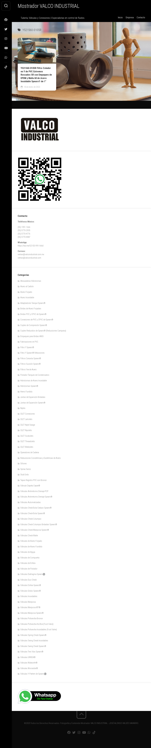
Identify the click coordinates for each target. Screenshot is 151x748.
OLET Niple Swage (27, 425)
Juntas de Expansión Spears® (32, 403)
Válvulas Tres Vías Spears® (31, 651)
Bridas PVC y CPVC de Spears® (33, 314)
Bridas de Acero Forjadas (30, 308)
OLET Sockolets (26, 436)
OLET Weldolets (26, 447)
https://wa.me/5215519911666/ (31, 246)
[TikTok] (6, 67)
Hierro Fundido (26, 391)
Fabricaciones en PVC (29, 342)
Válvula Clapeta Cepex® (30, 485)
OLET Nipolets (26, 430)
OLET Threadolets (27, 441)
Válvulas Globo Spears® (30, 591)
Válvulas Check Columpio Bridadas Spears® (38, 524)
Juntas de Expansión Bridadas (32, 397)
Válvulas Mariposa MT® (30, 607)
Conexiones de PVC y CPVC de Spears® (36, 319)
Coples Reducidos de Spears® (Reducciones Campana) (43, 331)
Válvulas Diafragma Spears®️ (32, 574)
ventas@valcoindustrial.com (29, 258)
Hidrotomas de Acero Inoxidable (33, 380)
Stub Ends (24, 474)
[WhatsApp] (6, 57)
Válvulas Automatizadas (30, 502)
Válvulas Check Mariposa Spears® (34, 530)
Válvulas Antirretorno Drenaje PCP (34, 491)
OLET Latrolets (26, 419)
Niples (22, 408)
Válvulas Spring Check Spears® (33, 635)
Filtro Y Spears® (27, 347)
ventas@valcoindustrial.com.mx (31, 254)
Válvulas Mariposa (28, 602)
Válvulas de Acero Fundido (31, 546)
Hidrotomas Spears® (29, 386)
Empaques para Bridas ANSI (32, 336)
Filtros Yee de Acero (28, 369)
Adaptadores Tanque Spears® (32, 303)
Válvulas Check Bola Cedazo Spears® (36, 508)
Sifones (23, 463)
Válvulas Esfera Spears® (30, 585)
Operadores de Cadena (29, 452)
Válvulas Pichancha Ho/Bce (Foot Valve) (36, 624)
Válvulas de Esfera (27, 563)
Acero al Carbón (27, 286)
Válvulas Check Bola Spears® (32, 513)
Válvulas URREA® (28, 657)
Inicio (120, 17)
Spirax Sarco (25, 469)
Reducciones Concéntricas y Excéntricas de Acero (40, 458)
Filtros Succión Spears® (30, 364)
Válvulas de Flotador (28, 569)
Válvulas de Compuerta (29, 557)
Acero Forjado (26, 292)
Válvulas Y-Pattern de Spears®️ (33, 674)
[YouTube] (6, 48)
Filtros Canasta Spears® (30, 358)
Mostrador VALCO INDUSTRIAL (48, 6)
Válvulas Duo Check (28, 580)
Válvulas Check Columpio (30, 519)
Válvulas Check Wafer (29, 535)
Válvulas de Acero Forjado (31, 541)
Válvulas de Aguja (27, 552)
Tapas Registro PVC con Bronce (33, 480)
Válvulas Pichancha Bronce (31, 618)
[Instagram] (6, 39)
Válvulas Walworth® (28, 663)
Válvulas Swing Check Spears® (33, 646)
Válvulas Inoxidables (28, 596)
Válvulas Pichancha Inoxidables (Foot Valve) (38, 629)
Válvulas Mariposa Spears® (32, 613)
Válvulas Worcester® (29, 668)
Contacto (141, 17)
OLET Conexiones (27, 414)
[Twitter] (6, 29)
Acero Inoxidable (27, 297)
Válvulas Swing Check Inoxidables (34, 640)
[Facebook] (6, 20)
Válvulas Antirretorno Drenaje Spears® (36, 497)
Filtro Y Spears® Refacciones (32, 353)
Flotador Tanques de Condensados (34, 375)
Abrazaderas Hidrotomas (30, 281)
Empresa (130, 17)
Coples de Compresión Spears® (33, 325)
